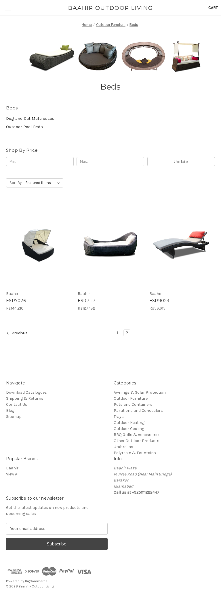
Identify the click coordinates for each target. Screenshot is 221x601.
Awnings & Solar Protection (140, 392)
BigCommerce (36, 581)
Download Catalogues (26, 392)
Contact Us (16, 404)
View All (13, 474)
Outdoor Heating (129, 422)
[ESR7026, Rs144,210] (39, 244)
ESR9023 (159, 300)
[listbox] (44, 183)
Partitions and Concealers (138, 410)
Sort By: (15, 183)
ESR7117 (87, 300)
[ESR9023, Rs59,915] (182, 244)
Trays (119, 416)
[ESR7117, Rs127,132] (110, 244)
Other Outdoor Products (136, 440)
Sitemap (14, 416)
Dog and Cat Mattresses (30, 118)
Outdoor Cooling (129, 428)
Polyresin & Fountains (135, 452)
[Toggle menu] (8, 8)
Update (181, 161)
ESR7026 (16, 300)
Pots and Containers (133, 404)
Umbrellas (123, 446)
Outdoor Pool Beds (24, 126)
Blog (10, 410)
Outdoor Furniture (131, 398)
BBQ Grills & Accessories (137, 434)
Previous (19, 333)
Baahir (12, 468)
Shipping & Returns (24, 398)
